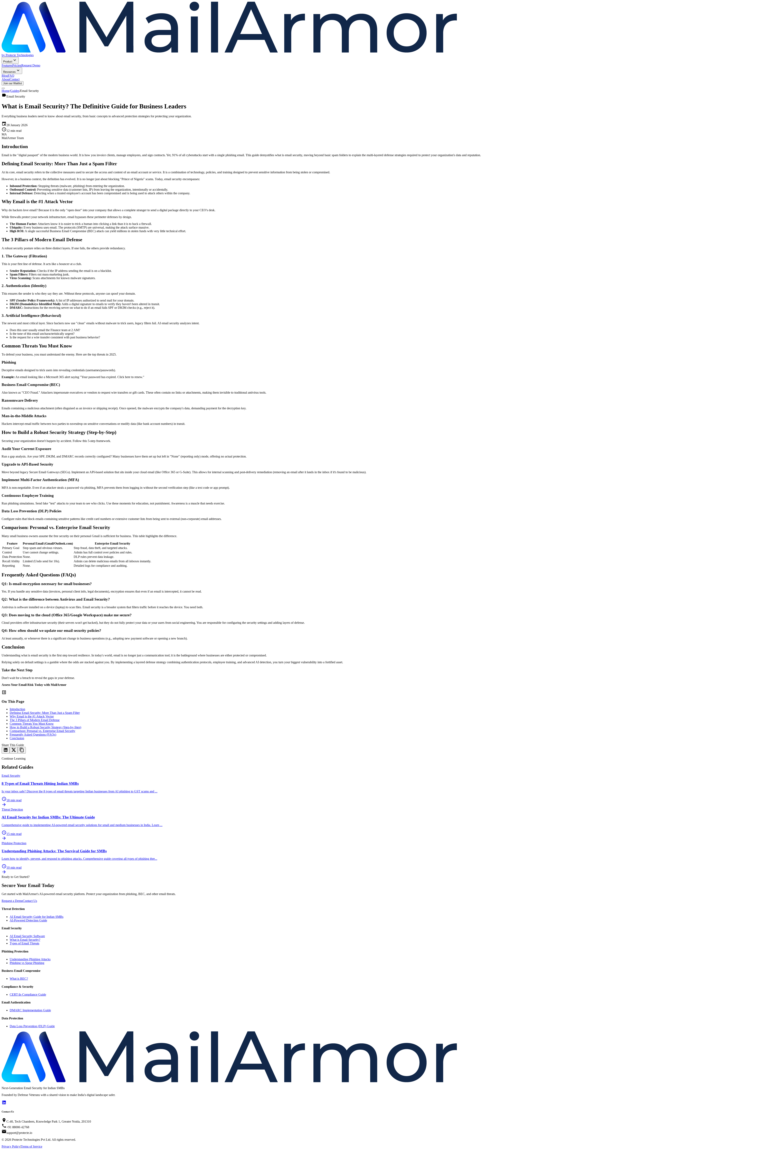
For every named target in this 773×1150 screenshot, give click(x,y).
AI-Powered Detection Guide (28, 920)
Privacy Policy (11, 1146)
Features (7, 65)
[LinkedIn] (4, 1103)
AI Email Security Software (27, 936)
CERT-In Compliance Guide (28, 994)
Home (5, 91)
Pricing (16, 65)
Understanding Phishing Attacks (30, 959)
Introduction (17, 709)
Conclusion (17, 738)
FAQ (11, 75)
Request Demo (30, 65)
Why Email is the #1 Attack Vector (32, 716)
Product (7, 61)
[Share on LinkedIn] (6, 750)
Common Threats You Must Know (32, 723)
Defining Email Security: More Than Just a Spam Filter (45, 712)
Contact (15, 79)
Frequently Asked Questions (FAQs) (33, 734)
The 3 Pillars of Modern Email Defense (35, 720)
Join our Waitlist (12, 83)
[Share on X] (14, 750)
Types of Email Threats (24, 943)
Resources (9, 71)
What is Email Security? (25, 939)
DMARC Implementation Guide (30, 1010)
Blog (5, 75)
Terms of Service (31, 1146)
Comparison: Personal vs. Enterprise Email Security (42, 731)
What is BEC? (19, 978)
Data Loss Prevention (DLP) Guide (32, 1026)
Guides (14, 91)
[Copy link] (22, 750)
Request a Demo (12, 901)
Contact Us (30, 901)
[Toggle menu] (3, 88)
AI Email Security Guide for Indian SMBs (36, 916)
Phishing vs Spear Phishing (27, 963)
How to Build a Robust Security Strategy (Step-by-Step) (45, 727)
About (6, 79)
